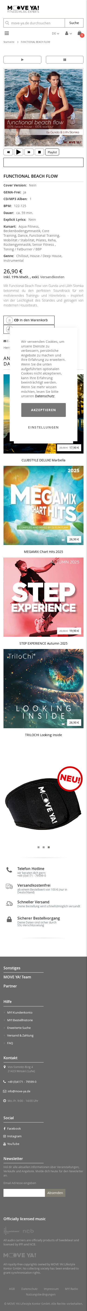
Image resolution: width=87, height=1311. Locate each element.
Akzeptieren (43, 410)
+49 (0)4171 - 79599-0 (22, 1082)
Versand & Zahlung (20, 1035)
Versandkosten (52, 276)
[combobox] (34, 23)
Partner (10, 986)
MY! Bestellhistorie (20, 1020)
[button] (55, 33)
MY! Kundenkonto (19, 1012)
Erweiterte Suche (19, 1028)
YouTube (13, 1144)
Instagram (14, 1136)
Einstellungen (43, 427)
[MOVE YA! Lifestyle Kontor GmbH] (21, 9)
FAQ (10, 1043)
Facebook (14, 1128)
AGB (12, 1289)
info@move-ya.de (19, 1091)
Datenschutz (45, 396)
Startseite (8, 42)
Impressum (51, 1289)
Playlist (52, 152)
